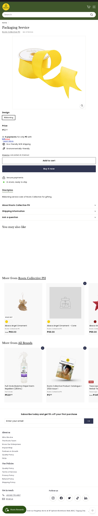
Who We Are (7, 437)
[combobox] (49, 14)
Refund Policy (8, 479)
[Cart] (89, 7)
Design (5, 112)
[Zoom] (82, 105)
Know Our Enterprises (11, 444)
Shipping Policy (8, 482)
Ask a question (10, 217)
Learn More (8, 141)
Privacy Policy (8, 475)
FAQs (4, 458)
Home (4, 23)
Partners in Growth (10, 451)
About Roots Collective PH (16, 205)
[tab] (7, 190)
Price (5, 125)
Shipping (5, 155)
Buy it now (49, 168)
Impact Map (7, 447)
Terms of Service (9, 472)
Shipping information (13, 211)
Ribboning (8, 117)
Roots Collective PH (11, 32)
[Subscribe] (88, 421)
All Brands (25, 343)
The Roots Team (9, 440)
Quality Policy (8, 454)
